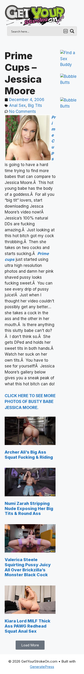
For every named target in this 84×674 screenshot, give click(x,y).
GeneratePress (42, 666)
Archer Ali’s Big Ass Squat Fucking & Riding (29, 455)
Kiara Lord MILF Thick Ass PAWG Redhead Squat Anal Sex (27, 625)
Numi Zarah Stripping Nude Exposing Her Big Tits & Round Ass (29, 508)
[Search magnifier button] (72, 31)
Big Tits (35, 105)
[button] (30, 645)
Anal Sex (17, 105)
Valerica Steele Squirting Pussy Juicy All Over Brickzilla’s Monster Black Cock (28, 567)
